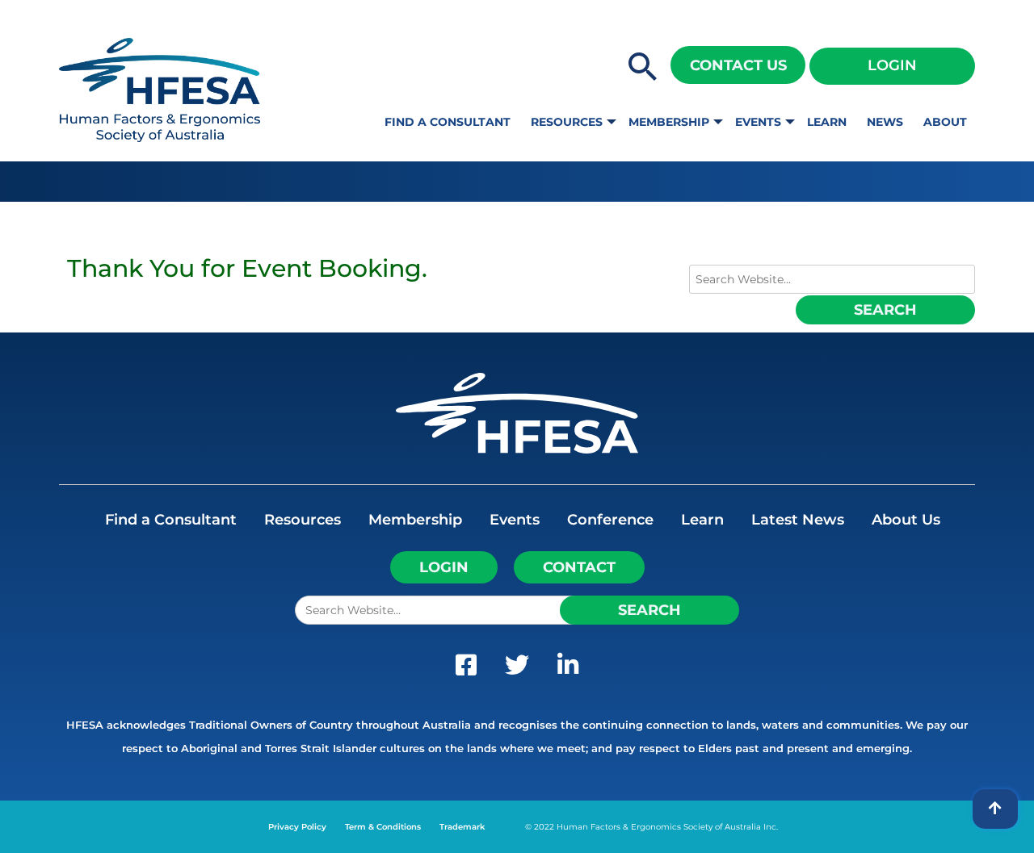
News (885, 122)
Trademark (462, 827)
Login (892, 65)
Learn (827, 122)
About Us (906, 520)
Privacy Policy (297, 827)
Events (758, 122)
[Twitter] (517, 669)
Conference (610, 520)
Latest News (797, 520)
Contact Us (738, 65)
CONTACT (579, 567)
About (945, 122)
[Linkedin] (568, 669)
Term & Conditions (383, 827)
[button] (643, 68)
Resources (567, 122)
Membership (668, 122)
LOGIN (444, 567)
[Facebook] (466, 669)
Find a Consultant (448, 122)
